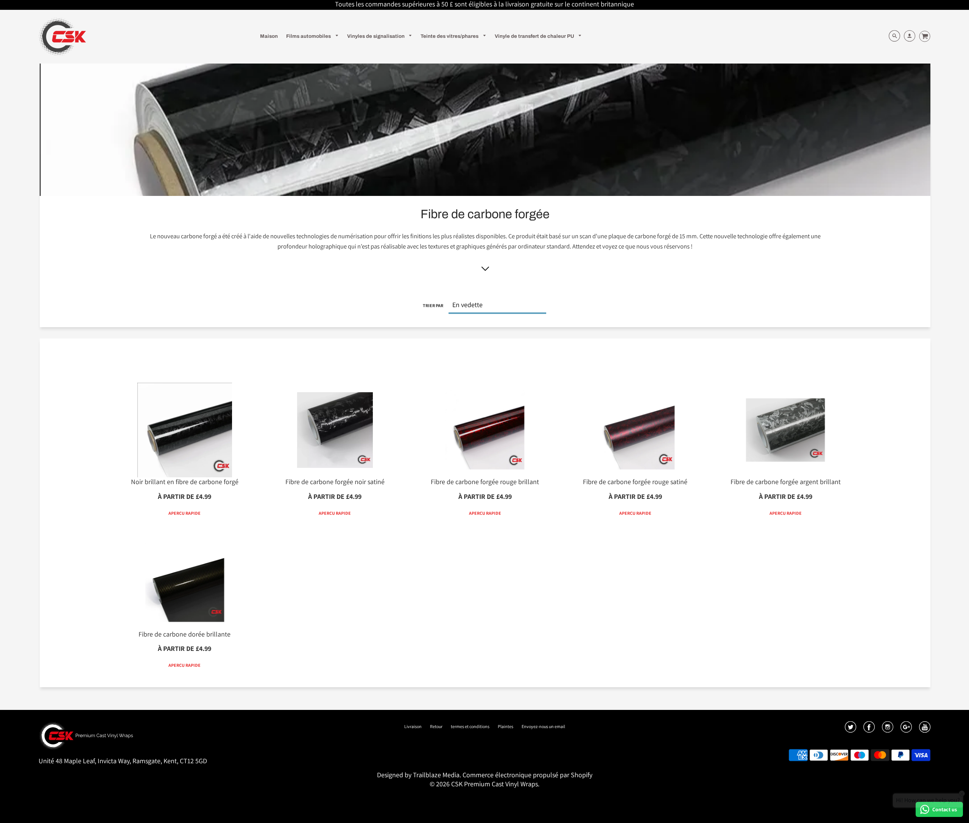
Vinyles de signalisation (376, 36)
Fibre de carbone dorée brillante (185, 634)
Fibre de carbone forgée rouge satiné (635, 481)
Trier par (433, 305)
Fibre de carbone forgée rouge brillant (485, 481)
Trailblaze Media (436, 774)
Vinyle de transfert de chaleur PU (535, 36)
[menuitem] (269, 36)
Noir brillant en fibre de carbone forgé (184, 481)
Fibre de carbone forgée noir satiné (335, 481)
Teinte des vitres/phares (450, 36)
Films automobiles (309, 36)
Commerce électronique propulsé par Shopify (527, 774)
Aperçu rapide (184, 513)
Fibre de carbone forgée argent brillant (786, 481)
